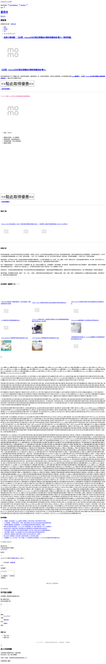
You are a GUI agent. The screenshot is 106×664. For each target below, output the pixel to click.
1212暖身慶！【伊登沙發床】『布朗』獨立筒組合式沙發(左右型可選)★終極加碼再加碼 (27, 523)
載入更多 (3, 568)
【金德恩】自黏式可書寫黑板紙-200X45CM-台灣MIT (53, 224)
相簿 (5, 27)
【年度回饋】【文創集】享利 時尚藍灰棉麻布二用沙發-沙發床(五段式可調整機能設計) (27, 530)
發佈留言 (3, 577)
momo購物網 (75, 76)
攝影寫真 (13, 24)
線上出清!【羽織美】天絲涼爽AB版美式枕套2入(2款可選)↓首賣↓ (21, 536)
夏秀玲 (4, 12)
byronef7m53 (4, 549)
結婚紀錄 (12, 562)
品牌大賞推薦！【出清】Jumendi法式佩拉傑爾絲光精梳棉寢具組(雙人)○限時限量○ (38, 37)
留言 (17, 558)
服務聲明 (68, 642)
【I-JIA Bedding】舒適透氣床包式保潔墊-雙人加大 (45, 338)
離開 (9, 661)
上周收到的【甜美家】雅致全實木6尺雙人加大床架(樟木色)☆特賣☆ (22, 534)
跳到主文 (3, 16)
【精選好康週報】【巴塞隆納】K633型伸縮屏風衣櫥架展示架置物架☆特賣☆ (25, 524)
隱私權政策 (61, 642)
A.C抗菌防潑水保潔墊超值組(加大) (10, 320)
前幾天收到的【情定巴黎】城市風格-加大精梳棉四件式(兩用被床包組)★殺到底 (25, 528)
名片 (5, 31)
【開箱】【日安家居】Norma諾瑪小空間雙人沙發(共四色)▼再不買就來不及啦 (25, 521)
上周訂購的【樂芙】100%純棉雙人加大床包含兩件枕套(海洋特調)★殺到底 (24, 532)
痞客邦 (13, 558)
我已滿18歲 (3, 661)
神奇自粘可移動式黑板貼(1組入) (29, 224)
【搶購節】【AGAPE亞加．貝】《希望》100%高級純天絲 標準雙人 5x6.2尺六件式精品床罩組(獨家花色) (32, 537)
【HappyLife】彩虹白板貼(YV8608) (10, 224)
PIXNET (41, 642)
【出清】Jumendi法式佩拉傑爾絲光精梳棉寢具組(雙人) (23, 70)
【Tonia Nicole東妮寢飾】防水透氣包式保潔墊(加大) (85, 320)
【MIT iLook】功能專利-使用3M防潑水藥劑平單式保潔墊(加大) (49, 302)
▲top (2, 565)
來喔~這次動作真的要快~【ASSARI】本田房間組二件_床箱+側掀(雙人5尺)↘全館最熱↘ (28, 526)
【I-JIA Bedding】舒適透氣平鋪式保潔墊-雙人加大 (14, 338)
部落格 (5, 29)
